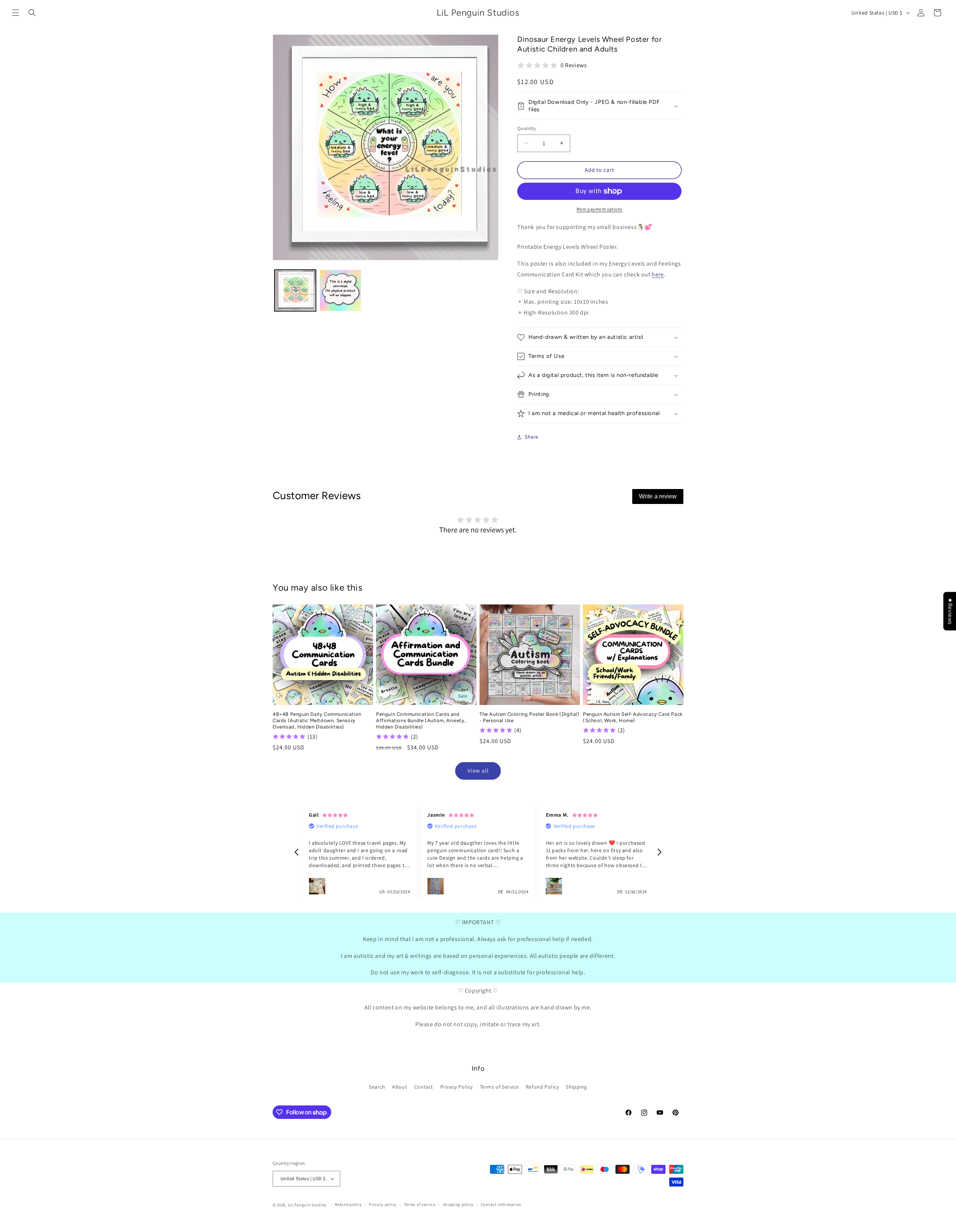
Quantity (526, 128)
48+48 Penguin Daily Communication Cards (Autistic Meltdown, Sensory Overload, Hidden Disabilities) (317, 720)
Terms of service (419, 1204)
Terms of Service (499, 1086)
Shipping (576, 1086)
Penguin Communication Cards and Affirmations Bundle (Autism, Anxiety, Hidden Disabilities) (421, 720)
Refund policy (348, 1204)
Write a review (658, 496)
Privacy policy (383, 1204)
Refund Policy (542, 1086)
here (658, 274)
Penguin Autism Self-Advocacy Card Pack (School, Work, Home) (633, 717)
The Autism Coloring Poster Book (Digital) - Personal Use (529, 717)
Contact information (501, 1204)
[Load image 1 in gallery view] (295, 290)
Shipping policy (458, 1204)
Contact (423, 1086)
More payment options (600, 209)
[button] (15, 12)
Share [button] (531, 436)
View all (478, 770)
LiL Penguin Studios (307, 1204)
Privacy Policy (456, 1086)
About (399, 1086)
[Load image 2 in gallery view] (340, 290)
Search (377, 1086)
